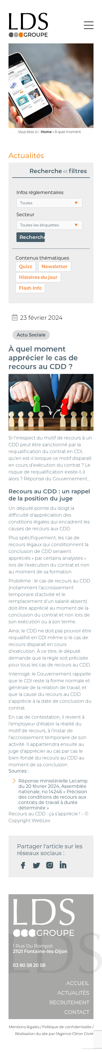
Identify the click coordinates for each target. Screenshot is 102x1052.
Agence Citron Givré (75, 1033)
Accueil (77, 983)
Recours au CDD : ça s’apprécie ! (44, 814)
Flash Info (30, 288)
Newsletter (55, 266)
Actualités (73, 993)
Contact (76, 1012)
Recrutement (69, 1003)
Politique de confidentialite (67, 1026)
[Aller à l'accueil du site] (28, 25)
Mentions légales (24, 1026)
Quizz (25, 266)
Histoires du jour (38, 277)
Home (46, 132)
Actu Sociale (31, 335)
